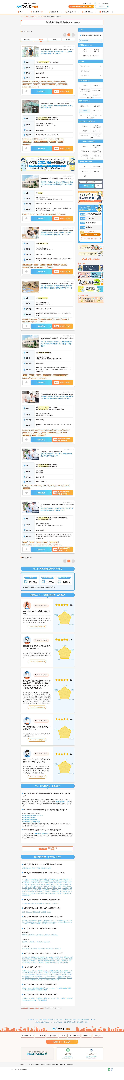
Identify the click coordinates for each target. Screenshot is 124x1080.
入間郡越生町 (55, 889)
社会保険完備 (48, 962)
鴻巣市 (48, 884)
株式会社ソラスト (29, 976)
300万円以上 (33, 948)
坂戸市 (39, 888)
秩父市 (51, 882)
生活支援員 (39, 990)
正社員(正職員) (26, 903)
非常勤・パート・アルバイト (51, 903)
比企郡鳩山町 (47, 891)
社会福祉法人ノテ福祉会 (52, 979)
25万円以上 (40, 941)
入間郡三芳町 (37, 889)
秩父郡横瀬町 (55, 891)
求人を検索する (72, 12)
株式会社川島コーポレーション (47, 978)
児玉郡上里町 (40, 893)
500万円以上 (57, 948)
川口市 (42, 882)
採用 (53, 1064)
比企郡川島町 (38, 891)
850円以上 (25, 935)
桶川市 (55, 886)
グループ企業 (59, 1064)
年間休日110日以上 (43, 959)
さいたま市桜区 (35, 881)
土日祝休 (52, 959)
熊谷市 (37, 882)
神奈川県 (48, 868)
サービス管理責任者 (30, 990)
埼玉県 (38, 605)
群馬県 (33, 868)
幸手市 (44, 888)
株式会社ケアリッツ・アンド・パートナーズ (48, 974)
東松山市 (27, 884)
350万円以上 (41, 948)
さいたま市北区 (43, 879)
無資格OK (29, 959)
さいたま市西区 (33, 879)
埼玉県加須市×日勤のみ (29, 817)
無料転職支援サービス (63, 802)
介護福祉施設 (36, 912)
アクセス (37, 1064)
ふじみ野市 (65, 888)
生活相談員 (36, 988)
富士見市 (24, 888)
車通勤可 (42, 957)
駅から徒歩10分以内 (33, 957)
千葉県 (38, 868)
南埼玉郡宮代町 (57, 893)
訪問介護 (24, 920)
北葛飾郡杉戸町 (67, 893)
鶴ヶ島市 (49, 888)
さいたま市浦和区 (45, 881)
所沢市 (56, 882)
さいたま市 (25, 879)
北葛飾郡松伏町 (26, 895)
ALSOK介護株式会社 (30, 974)
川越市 (32, 882)
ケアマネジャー (59, 1019)
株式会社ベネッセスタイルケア (30, 971)
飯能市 (61, 882)
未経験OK (66, 957)
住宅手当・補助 (58, 957)
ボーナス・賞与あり (38, 962)
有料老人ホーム (48, 920)
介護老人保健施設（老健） (35, 920)
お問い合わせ (97, 1035)
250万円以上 (25, 948)
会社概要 (31, 1064)
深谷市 (52, 884)
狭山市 (38, 884)
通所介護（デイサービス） (49, 922)
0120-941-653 (39, 1054)
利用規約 (62, 1035)
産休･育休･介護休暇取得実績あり (46, 960)
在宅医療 (43, 912)
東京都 (43, 868)
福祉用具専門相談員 (69, 1022)
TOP (21, 12)
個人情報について (74, 1035)
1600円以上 (54, 935)
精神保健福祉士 (42, 1000)
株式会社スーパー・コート (38, 979)
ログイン (101, 6)
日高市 (55, 888)
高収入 (35, 959)
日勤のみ (57, 959)
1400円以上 (47, 935)
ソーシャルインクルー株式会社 (42, 972)
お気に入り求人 (88, 12)
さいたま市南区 (55, 881)
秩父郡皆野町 (63, 891)
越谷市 (66, 884)
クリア (98, 185)
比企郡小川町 (30, 891)
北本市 (64, 886)
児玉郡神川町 (31, 893)
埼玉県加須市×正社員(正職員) (31, 822)
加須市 (85, 40)
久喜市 (59, 886)
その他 (49, 912)
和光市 (45, 886)
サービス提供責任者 (62, 988)
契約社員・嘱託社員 (36, 903)
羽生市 (43, 884)
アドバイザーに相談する (36, 626)
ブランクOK (64, 959)
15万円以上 (25, 941)
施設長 (93, 1019)
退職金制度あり (64, 962)
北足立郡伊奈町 (29, 889)
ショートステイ (52, 923)
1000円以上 (32, 935)
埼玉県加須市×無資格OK (29, 819)
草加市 (62, 884)
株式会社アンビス (61, 978)
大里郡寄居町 (48, 893)
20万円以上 (33, 941)
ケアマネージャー (50, 988)
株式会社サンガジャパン (31, 978)
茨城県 (24, 868)
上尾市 (57, 884)
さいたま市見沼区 (63, 879)
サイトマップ (40, 1035)
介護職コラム (86, 1035)
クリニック (29, 912)
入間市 (31, 886)
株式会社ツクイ (44, 971)
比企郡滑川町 (63, 889)
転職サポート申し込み (62, 1042)
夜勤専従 (24, 957)
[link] (27, 39)
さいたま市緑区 (64, 881)
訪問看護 (39, 923)
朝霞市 (36, 886)
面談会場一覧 (54, 12)
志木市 (40, 886)
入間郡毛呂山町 (46, 889)
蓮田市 (35, 888)
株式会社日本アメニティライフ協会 (59, 971)
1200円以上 (40, 935)
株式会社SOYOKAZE (57, 972)
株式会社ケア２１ (52, 976)
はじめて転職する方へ (90, 238)
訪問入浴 (33, 923)
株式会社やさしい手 (40, 976)
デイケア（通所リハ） (64, 922)
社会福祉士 (32, 998)
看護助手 (42, 988)
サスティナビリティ (46, 1064)
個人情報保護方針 (69, 1064)
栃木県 (29, 868)
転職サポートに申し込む (80, 6)
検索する (87, 186)
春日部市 (33, 884)
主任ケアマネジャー (70, 1019)
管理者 (45, 990)
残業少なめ (65, 960)
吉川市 (59, 888)
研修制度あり (33, 960)
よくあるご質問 (51, 1035)
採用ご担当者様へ (27, 1035)
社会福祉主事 (64, 998)
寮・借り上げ (49, 957)
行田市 (46, 882)
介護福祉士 (25, 998)
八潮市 (69, 886)
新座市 (50, 886)
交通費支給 (56, 962)
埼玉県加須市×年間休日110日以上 (32, 815)
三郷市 (30, 888)
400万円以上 (49, 948)
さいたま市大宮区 (53, 879)
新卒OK (59, 960)
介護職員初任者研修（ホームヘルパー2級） (48, 998)
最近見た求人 (105, 12)
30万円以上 (47, 941)
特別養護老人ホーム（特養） (33, 922)
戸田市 (26, 886)
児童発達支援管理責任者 (42, 1022)
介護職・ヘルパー (27, 988)
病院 (23, 912)
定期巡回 (44, 923)
